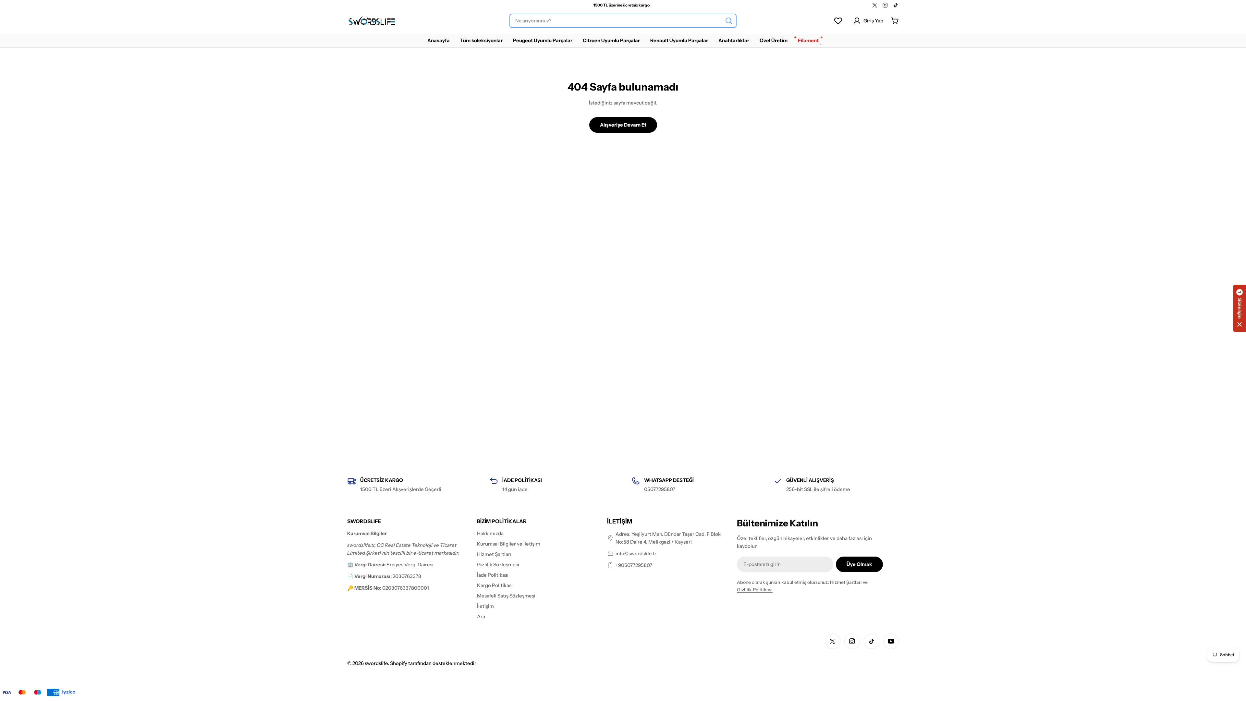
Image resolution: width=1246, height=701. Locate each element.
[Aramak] (728, 20)
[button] (1239, 308)
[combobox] (623, 21)
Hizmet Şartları (846, 582)
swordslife (376, 663)
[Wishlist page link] (838, 21)
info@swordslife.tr (636, 553)
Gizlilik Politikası (755, 590)
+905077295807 (634, 565)
